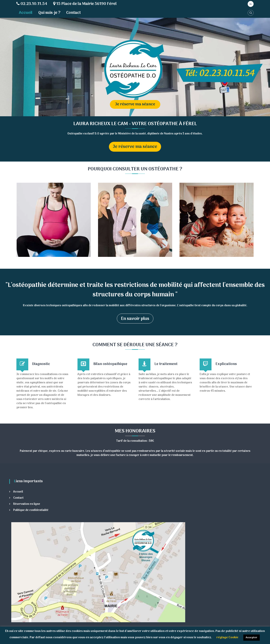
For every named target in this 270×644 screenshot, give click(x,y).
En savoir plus (135, 318)
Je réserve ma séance (135, 146)
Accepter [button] (251, 637)
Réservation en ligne (26, 504)
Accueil (25, 13)
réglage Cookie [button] (227, 637)
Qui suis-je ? (49, 13)
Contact (73, 13)
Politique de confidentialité (30, 510)
